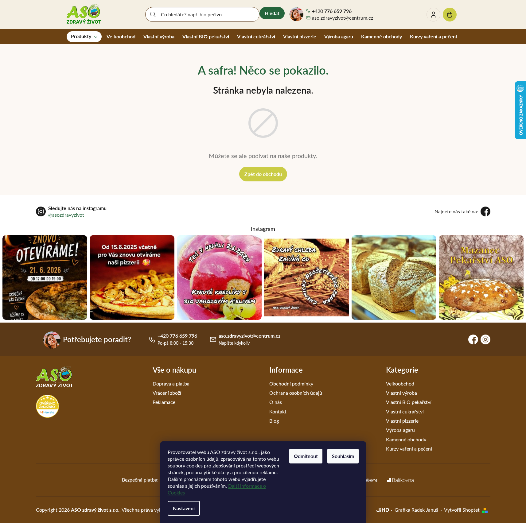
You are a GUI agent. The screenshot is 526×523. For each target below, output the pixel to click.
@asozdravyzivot (66, 214)
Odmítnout (306, 455)
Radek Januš (424, 509)
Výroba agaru (400, 430)
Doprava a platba (171, 383)
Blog (274, 420)
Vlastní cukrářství (405, 411)
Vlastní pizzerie (402, 420)
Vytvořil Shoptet (462, 509)
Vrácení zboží (167, 392)
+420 (332, 11)
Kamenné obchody (406, 439)
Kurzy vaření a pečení (409, 448)
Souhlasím (343, 455)
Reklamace (164, 402)
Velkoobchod (400, 383)
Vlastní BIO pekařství (408, 402)
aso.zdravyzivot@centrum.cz (342, 17)
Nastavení (184, 508)
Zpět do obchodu (263, 173)
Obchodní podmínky (291, 383)
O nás (275, 402)
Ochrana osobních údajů (295, 392)
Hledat (272, 13)
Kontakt (277, 411)
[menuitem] (84, 36)
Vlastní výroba (401, 392)
